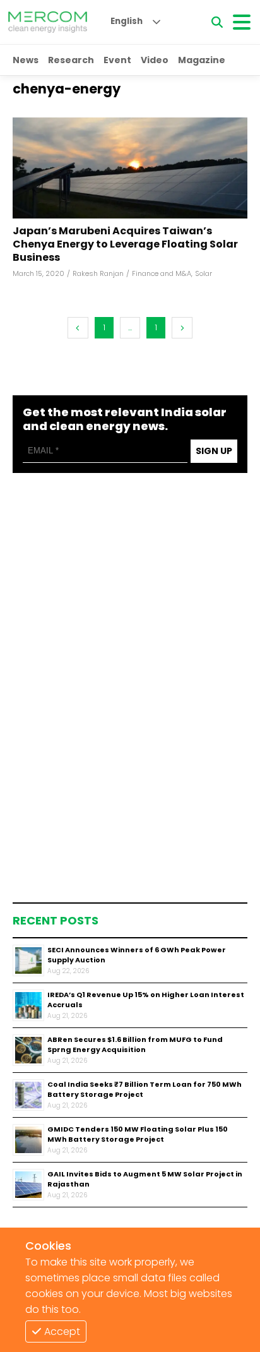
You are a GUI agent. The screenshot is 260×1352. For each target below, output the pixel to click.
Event (117, 60)
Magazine (201, 60)
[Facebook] (130, 167)
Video (154, 60)
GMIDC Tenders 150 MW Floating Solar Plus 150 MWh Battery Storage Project (137, 1134)
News (25, 60)
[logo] (48, 22)
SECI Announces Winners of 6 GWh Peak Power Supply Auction (136, 955)
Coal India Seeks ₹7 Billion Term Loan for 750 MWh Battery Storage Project (144, 1089)
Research (71, 60)
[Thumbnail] (28, 960)
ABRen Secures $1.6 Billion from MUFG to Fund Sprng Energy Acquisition (135, 1044)
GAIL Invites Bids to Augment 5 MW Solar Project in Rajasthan (144, 1179)
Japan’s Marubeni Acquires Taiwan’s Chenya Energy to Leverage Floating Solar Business (125, 244)
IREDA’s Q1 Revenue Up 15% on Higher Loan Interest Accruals (145, 1000)
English (126, 21)
